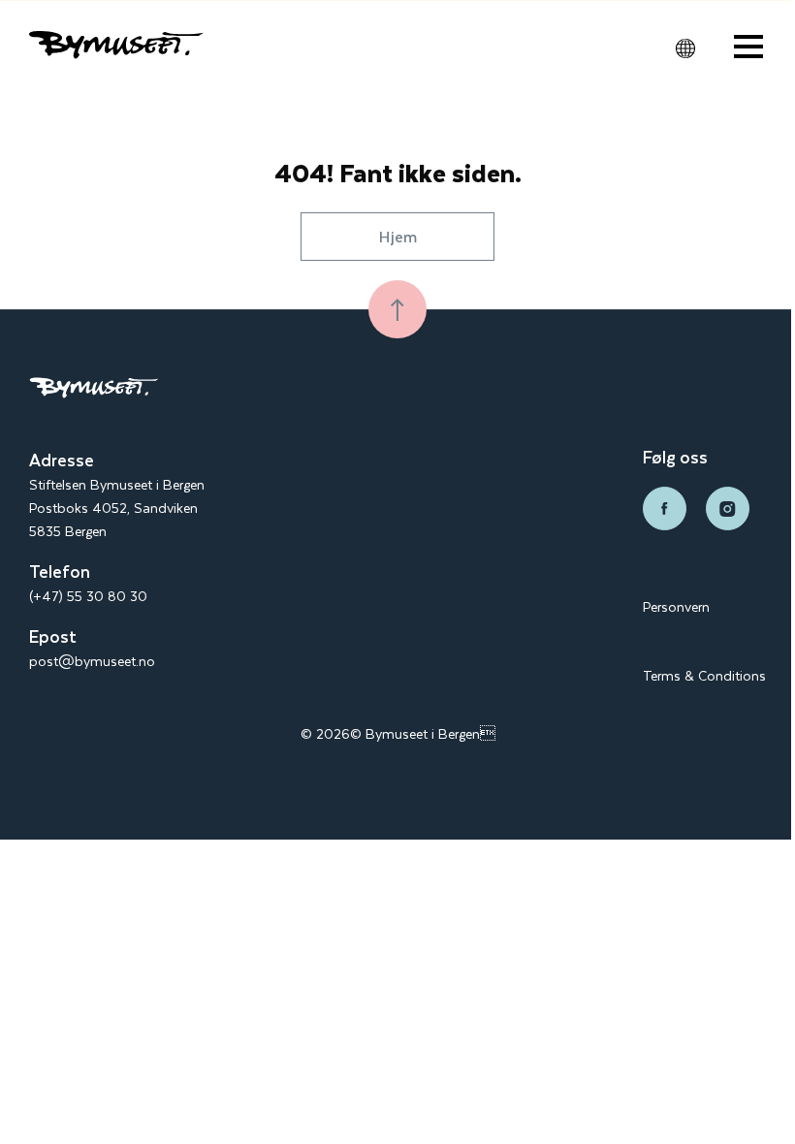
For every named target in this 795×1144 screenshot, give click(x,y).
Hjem (398, 236)
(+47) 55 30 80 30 (88, 596)
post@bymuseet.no (92, 661)
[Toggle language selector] (685, 48)
